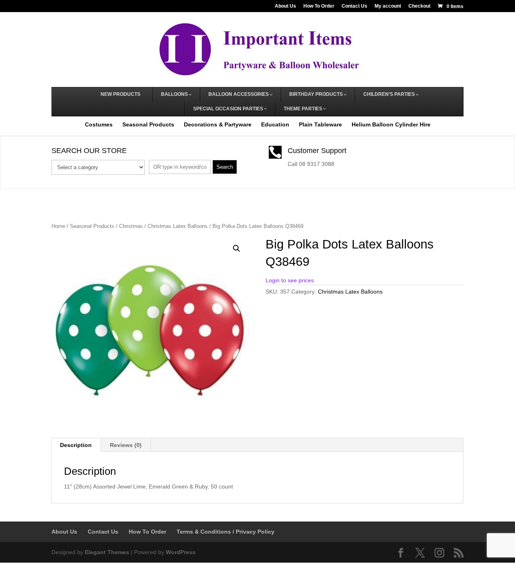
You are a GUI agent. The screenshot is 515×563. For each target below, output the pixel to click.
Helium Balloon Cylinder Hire (391, 124)
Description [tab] (76, 445)
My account (388, 6)
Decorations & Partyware (217, 124)
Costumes (99, 124)
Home (58, 226)
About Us (285, 6)
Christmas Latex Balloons (178, 226)
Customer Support (317, 151)
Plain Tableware (320, 124)
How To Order (318, 6)
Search (224, 167)
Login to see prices (290, 280)
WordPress (181, 552)
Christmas (131, 226)
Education (275, 124)
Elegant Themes (107, 552)
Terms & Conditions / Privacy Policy (225, 531)
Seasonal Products (148, 124)
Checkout (419, 6)
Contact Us (354, 6)
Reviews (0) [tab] (126, 445)
